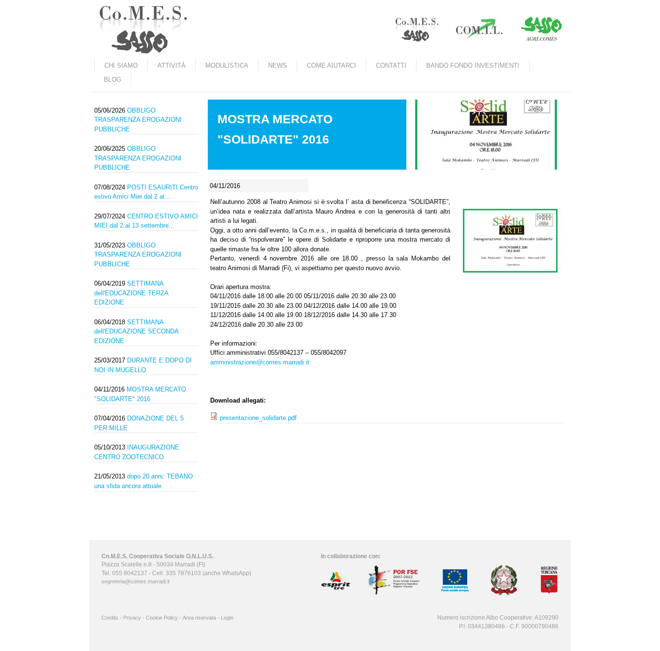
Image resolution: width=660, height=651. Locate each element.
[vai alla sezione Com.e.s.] (416, 29)
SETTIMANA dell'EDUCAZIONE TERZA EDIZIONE (131, 293)
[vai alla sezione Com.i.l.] (479, 29)
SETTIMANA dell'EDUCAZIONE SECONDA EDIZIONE (136, 331)
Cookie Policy (162, 618)
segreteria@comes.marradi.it (135, 581)
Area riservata (199, 618)
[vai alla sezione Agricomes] (542, 29)
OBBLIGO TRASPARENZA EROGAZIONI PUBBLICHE (138, 120)
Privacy (132, 618)
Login (227, 618)
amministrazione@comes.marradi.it (259, 362)
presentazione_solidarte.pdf (258, 417)
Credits (109, 618)
